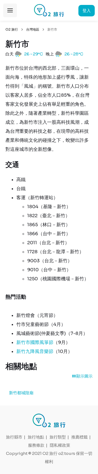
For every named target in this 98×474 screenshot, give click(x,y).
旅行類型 (58, 437)
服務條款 (36, 445)
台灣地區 (32, 29)
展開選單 (10, 10)
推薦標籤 (79, 437)
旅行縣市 (14, 437)
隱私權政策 (60, 445)
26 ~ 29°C (33, 54)
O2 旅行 (11, 29)
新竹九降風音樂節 (34, 351)
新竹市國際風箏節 (34, 342)
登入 (86, 10)
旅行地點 (36, 437)
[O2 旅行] (49, 10)
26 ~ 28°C (74, 54)
